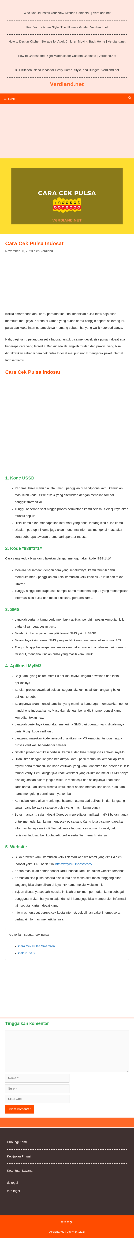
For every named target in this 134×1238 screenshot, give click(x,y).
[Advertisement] (67, 129)
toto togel (13, 1191)
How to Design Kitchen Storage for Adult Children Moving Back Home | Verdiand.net (67, 41)
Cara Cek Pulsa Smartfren (36, 946)
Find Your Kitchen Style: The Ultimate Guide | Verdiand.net (67, 27)
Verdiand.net (67, 84)
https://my (62, 864)
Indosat (80, 864)
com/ (88, 864)
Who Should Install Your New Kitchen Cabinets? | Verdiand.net (67, 13)
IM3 (71, 864)
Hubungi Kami (17, 1142)
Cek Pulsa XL (27, 953)
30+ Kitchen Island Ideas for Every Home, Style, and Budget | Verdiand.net (67, 70)
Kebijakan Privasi (19, 1156)
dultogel (12, 1182)
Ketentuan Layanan (20, 1170)
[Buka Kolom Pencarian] (129, 97)
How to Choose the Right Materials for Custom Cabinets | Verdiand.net (67, 56)
